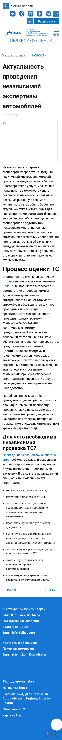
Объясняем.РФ (14, 709)
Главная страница (13, 55)
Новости (39, 55)
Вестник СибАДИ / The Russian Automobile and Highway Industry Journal (27, 698)
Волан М (8, 286)
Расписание (46, 21)
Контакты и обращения (20, 643)
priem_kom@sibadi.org (29, 654)
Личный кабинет (15, 688)
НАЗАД (10, 589)
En (56, 14)
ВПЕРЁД (50, 589)
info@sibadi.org (23, 632)
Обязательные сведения (21, 621)
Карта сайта (12, 715)
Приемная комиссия (18, 648)
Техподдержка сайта (18, 681)
